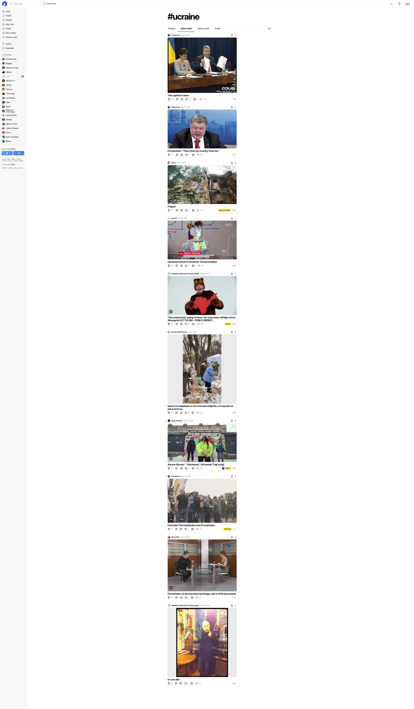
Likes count (186, 28)
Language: (8, 164)
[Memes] (13, 141)
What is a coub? (11, 37)
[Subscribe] (22, 76)
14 (234, 683)
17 (234, 155)
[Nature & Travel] (13, 124)
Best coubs (10, 24)
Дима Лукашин (176, 420)
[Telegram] (18, 153)
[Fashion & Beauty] (13, 128)
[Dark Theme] (391, 4)
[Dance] (13, 132)
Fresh (217, 28)
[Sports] (13, 106)
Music (228, 324)
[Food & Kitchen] (13, 115)
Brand (18, 159)
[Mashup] (13, 72)
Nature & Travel (224, 210)
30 (234, 266)
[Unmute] (171, 145)
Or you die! (174, 679)
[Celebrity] (13, 119)
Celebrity (227, 529)
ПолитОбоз (175, 537)
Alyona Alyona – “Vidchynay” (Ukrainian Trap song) (196, 464)
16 (234, 413)
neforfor (174, 218)
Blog (9, 159)
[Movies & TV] (13, 81)
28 (234, 210)
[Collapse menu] (27, 705)
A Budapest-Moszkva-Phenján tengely (185, 273)
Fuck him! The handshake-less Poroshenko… (192, 525)
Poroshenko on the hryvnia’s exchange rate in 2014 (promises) (202, 593)
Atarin (173, 163)
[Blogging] (13, 63)
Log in (407, 4)
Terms (4, 161)
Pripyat (172, 206)
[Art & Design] (13, 93)
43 (234, 324)
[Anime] (13, 76)
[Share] (232, 35)
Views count (203, 28)
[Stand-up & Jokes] (13, 68)
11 (234, 597)
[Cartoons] (13, 89)
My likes (8, 44)
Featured (9, 20)
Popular (8, 16)
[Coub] (4, 3)
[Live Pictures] (13, 98)
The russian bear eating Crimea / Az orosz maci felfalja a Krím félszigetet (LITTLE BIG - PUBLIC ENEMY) (201, 319)
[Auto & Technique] (13, 137)
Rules (16, 161)
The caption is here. (178, 95)
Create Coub (51, 4)
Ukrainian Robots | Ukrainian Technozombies (192, 261)
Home (8, 11)
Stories (8, 29)
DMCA (21, 161)
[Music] (13, 102)
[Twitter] (7, 153)
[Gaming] (13, 85)
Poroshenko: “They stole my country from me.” (193, 150)
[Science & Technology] (13, 111)
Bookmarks (10, 48)
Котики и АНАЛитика (179, 332)
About (4, 159)
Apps (13, 159)
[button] (269, 28)
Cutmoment (175, 35)
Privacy (10, 161)
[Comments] (182, 99)
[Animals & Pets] (13, 59)
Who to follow (11, 33)
